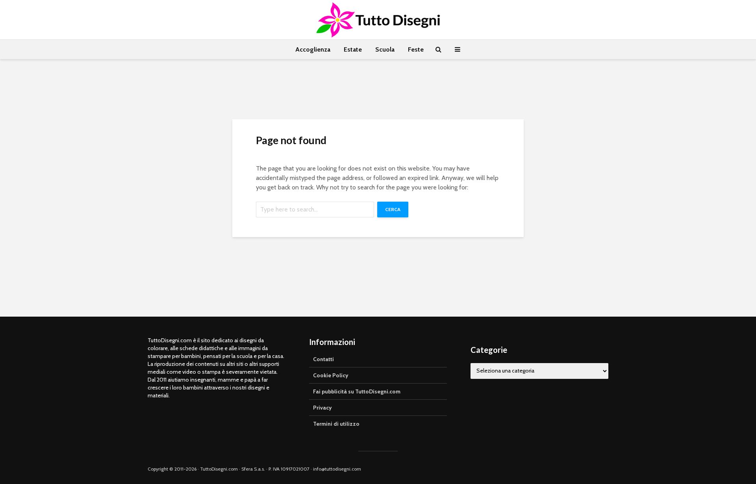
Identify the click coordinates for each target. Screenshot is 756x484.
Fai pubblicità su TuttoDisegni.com (356, 391)
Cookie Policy (330, 375)
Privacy (322, 407)
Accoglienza (312, 49)
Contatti (323, 359)
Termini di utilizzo (336, 423)
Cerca (392, 209)
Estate (353, 49)
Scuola (385, 49)
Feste (416, 49)
